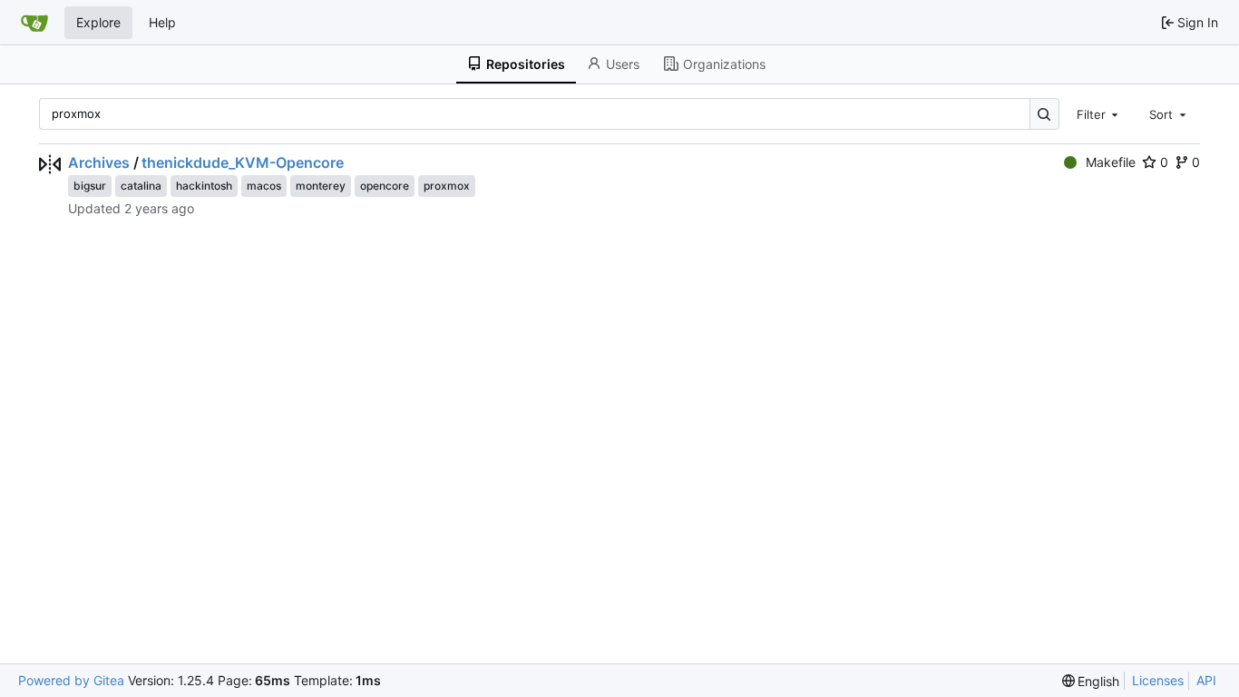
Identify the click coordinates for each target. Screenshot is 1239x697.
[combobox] (1099, 113)
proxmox (447, 185)
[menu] (1091, 681)
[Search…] (1044, 114)
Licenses (1158, 680)
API (1206, 680)
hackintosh (204, 185)
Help (162, 22)
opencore (384, 185)
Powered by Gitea (71, 680)
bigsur (89, 185)
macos (264, 185)
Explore (98, 22)
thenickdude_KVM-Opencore (242, 162)
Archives (99, 162)
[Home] (34, 22)
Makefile (1111, 162)
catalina (141, 185)
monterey (321, 185)
